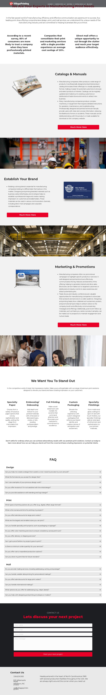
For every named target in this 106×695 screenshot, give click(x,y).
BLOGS (89, 4)
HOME (50, 4)
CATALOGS (79, 4)
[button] (64, 4)
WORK (69, 4)
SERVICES (59, 4)
